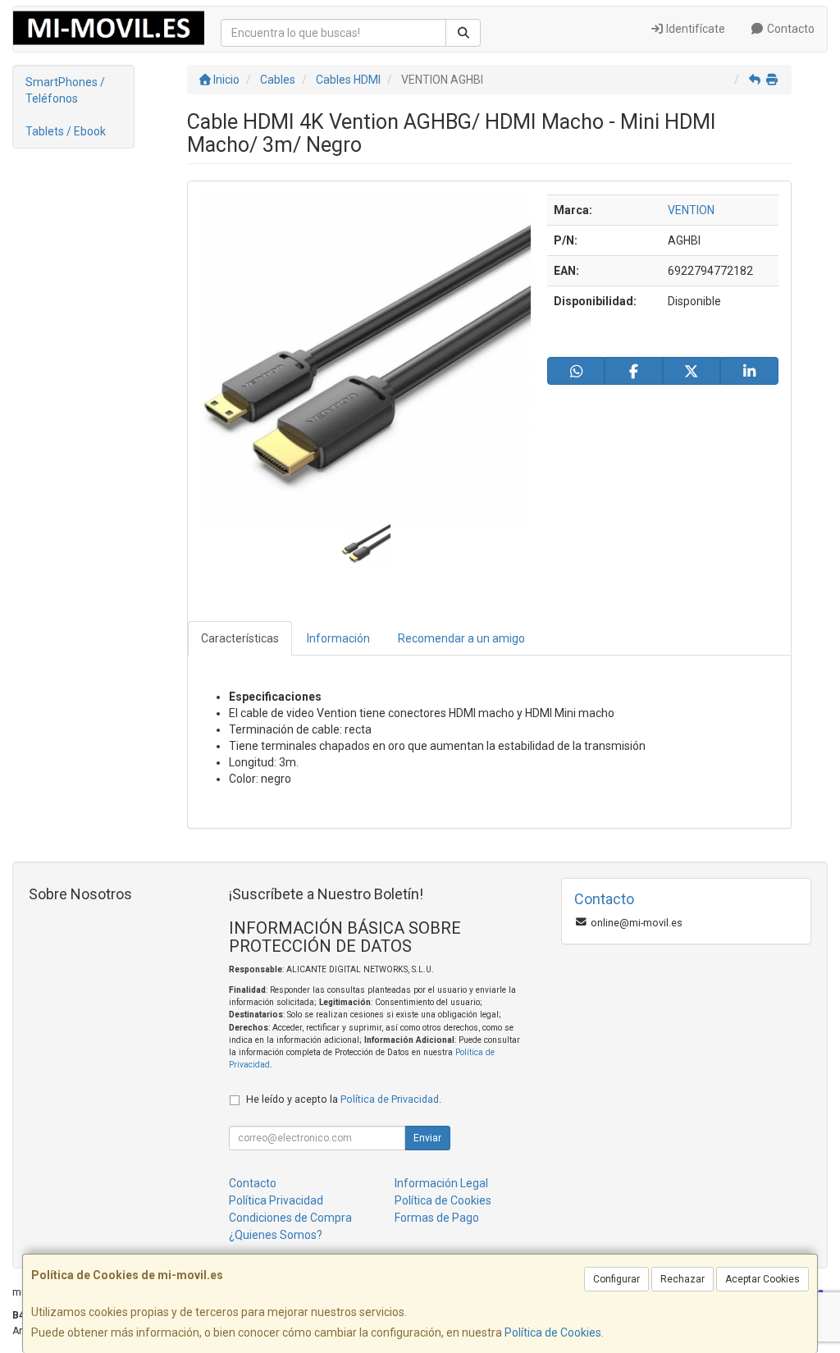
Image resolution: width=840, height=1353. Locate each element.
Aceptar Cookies (762, 1279)
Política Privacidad (276, 1200)
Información (338, 638)
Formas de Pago (437, 1217)
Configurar (616, 1279)
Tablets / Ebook (65, 131)
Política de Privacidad (389, 1099)
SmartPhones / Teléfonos (65, 90)
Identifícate (694, 28)
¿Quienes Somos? (275, 1234)
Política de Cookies (552, 1332)
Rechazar (682, 1279)
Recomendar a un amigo (461, 638)
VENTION (691, 210)
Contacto (790, 28)
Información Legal (441, 1183)
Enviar (427, 1138)
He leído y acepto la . (343, 1099)
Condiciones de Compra (290, 1217)
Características (240, 638)
